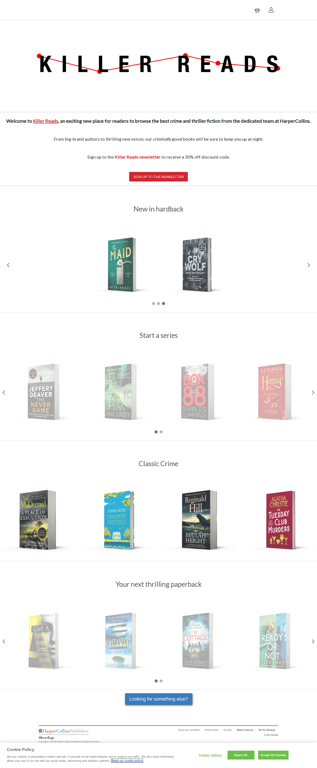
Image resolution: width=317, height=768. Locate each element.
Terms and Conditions (189, 730)
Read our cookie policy (127, 760)
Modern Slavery (245, 730)
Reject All (240, 755)
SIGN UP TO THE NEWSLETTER (158, 177)
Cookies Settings (210, 755)
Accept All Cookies (273, 755)
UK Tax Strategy (267, 730)
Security (228, 730)
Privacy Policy (211, 730)
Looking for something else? (158, 699)
